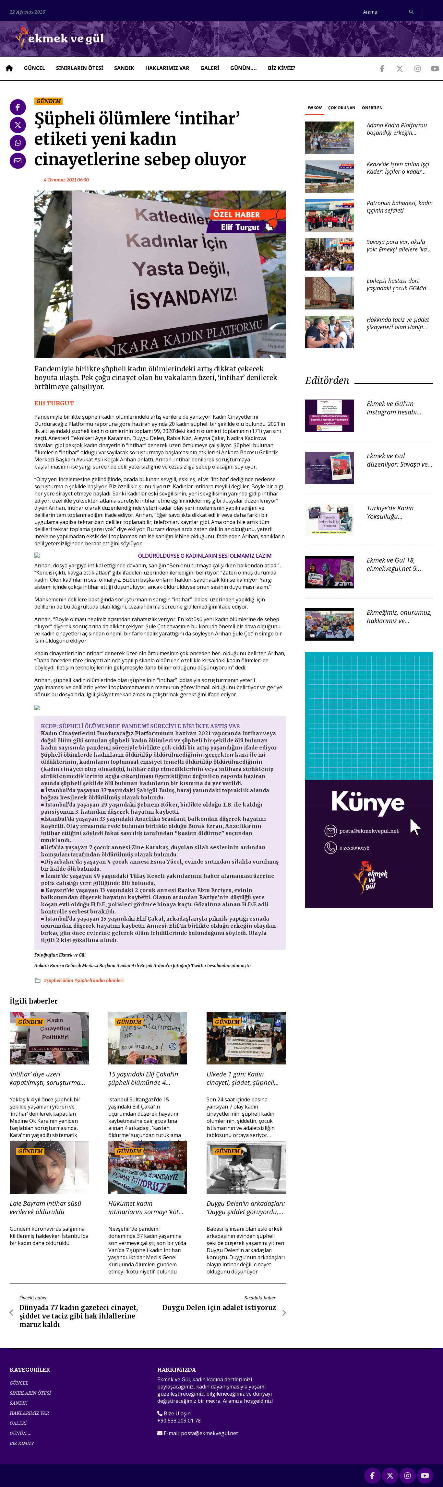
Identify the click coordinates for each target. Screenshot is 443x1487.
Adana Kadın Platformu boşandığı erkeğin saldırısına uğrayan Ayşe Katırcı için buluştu (398, 136)
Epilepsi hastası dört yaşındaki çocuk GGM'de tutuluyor (398, 288)
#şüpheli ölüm (59, 980)
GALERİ (209, 68)
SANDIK (124, 68)
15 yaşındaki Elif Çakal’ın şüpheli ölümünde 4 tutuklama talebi (143, 1078)
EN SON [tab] (315, 107)
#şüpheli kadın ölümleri (99, 980)
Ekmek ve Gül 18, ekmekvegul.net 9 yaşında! (391, 568)
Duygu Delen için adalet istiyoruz (219, 1308)
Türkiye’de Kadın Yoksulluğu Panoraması (390, 516)
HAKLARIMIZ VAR (167, 68)
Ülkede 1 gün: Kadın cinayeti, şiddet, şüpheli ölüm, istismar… (240, 1078)
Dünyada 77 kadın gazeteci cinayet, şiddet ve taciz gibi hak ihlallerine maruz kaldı (78, 1316)
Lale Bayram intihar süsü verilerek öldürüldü (45, 1207)
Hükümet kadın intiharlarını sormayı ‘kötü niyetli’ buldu (145, 1207)
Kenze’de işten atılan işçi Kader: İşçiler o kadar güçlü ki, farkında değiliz (398, 171)
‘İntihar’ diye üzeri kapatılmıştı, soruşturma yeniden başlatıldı (45, 1078)
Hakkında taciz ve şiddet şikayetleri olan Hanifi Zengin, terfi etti (398, 327)
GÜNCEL (34, 68)
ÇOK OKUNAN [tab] (341, 107)
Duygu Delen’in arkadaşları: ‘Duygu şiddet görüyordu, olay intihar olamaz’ (246, 1207)
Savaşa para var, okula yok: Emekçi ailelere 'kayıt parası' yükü (400, 249)
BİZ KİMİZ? (281, 68)
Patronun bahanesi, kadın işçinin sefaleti (400, 206)
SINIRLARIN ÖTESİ (79, 68)
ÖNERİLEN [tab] (372, 107)
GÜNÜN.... (243, 68)
